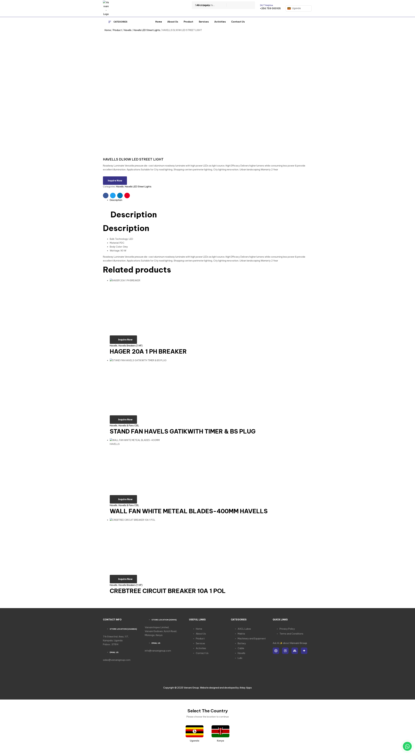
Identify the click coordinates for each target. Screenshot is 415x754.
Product (117, 30)
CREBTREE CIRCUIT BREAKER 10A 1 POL (168, 591)
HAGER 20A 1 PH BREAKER (148, 351)
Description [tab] (134, 214)
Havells (127, 30)
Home (108, 30)
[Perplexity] (285, 650)
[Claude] (294, 650)
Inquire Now (115, 180)
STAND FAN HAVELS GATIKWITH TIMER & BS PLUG (182, 431)
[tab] (211, 200)
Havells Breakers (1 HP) (130, 345)
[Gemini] (304, 650)
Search (250, 5)
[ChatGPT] (276, 650)
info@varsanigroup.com (158, 650)
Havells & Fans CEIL (129, 425)
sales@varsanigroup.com (116, 660)
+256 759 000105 (270, 8)
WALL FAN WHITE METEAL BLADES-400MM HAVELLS (189, 511)
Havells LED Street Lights (147, 30)
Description (116, 200)
